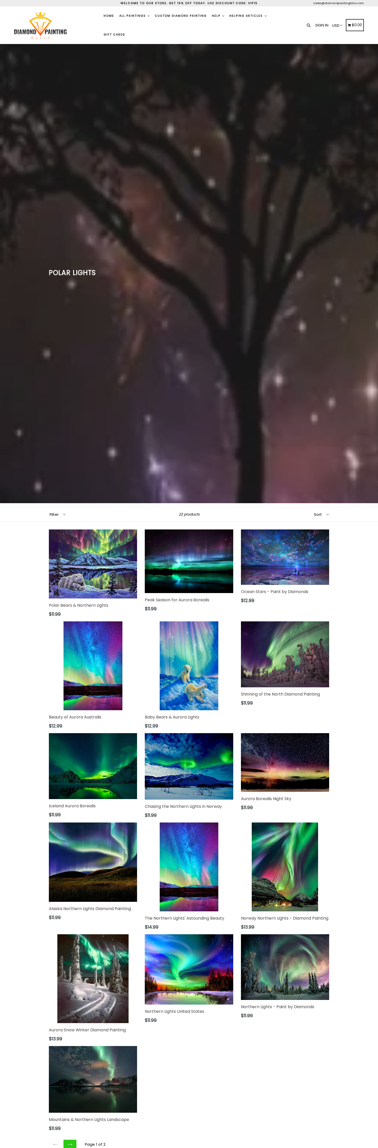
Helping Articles (246, 16)
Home (109, 16)
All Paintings (133, 16)
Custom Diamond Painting (181, 16)
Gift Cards (114, 34)
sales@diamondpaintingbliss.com (338, 3)
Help (217, 16)
